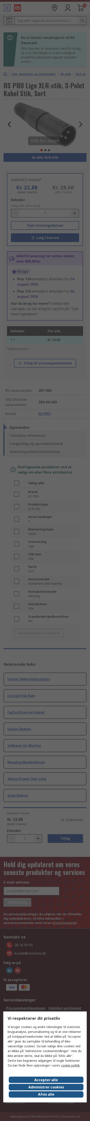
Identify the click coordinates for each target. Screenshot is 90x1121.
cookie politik (70, 1065)
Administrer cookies (46, 1087)
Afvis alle (46, 1094)
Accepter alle (46, 1079)
